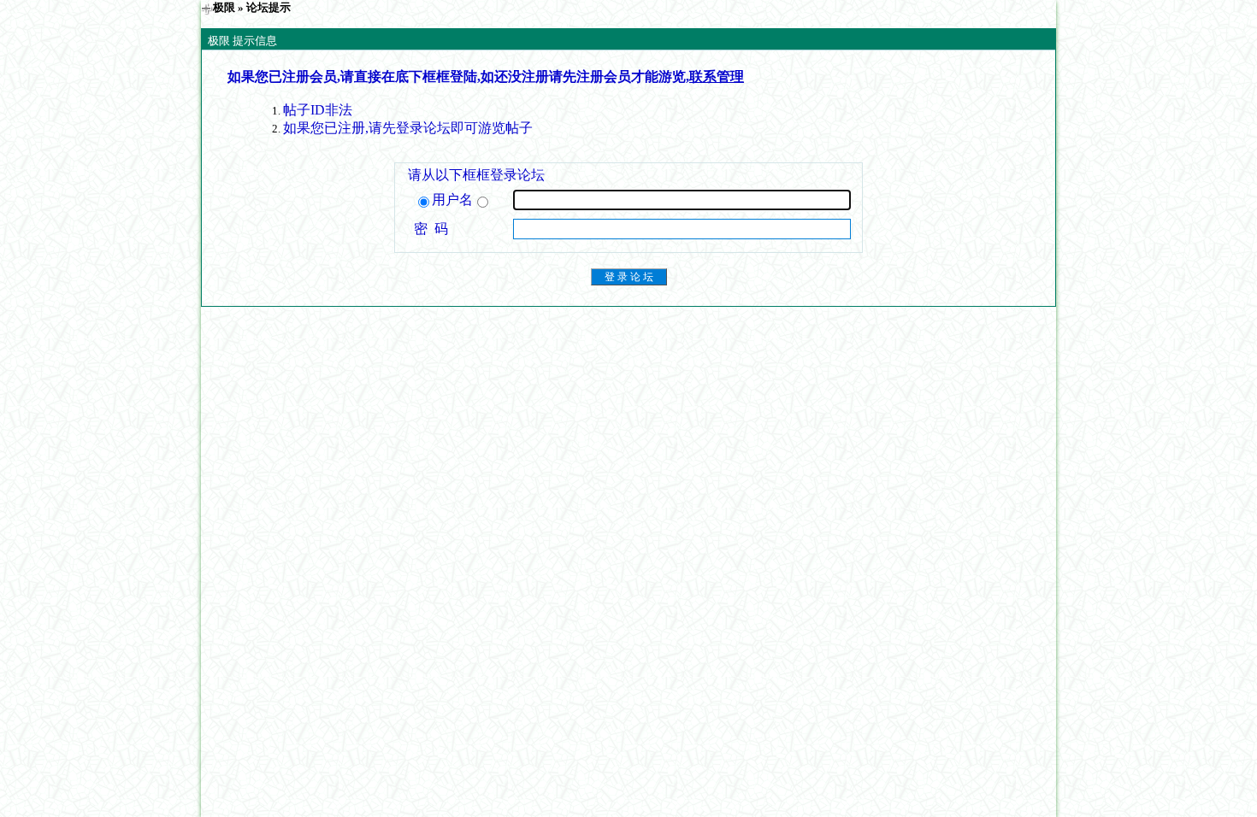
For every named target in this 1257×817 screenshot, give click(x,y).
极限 (224, 7)
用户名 (452, 199)
